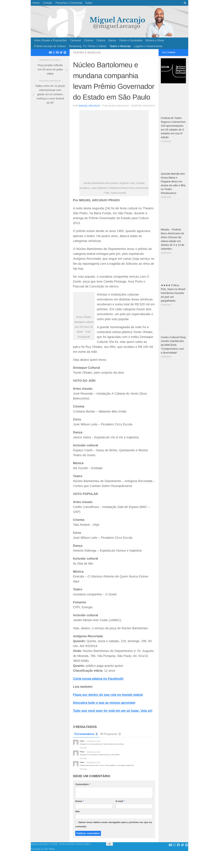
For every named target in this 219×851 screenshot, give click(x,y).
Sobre (88, 2)
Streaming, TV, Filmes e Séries (87, 46)
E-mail (120, 801)
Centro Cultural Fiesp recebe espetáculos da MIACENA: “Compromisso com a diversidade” (173, 345)
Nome (79, 801)
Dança (112, 40)
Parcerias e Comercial (68, 2)
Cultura (100, 40)
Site (77, 811)
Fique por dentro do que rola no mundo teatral (108, 694)
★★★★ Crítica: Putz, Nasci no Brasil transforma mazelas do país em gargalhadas (173, 293)
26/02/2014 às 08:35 (93, 741)
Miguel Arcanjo (89, 105)
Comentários (87, 734)
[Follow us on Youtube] (50, 52)
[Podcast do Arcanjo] (64, 52)
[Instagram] (53, 52)
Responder (83, 747)
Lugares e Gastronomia (148, 46)
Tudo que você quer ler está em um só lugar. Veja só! (112, 710)
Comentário (82, 784)
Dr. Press (50, 849)
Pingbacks (112, 734)
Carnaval (75, 40)
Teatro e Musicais (120, 46)
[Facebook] (57, 52)
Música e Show (155, 40)
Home (36, 2)
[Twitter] (61, 52)
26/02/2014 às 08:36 (93, 762)
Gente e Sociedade (130, 40)
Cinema (88, 40)
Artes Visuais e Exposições (50, 40)
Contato (47, 2)
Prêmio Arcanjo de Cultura (50, 46)
